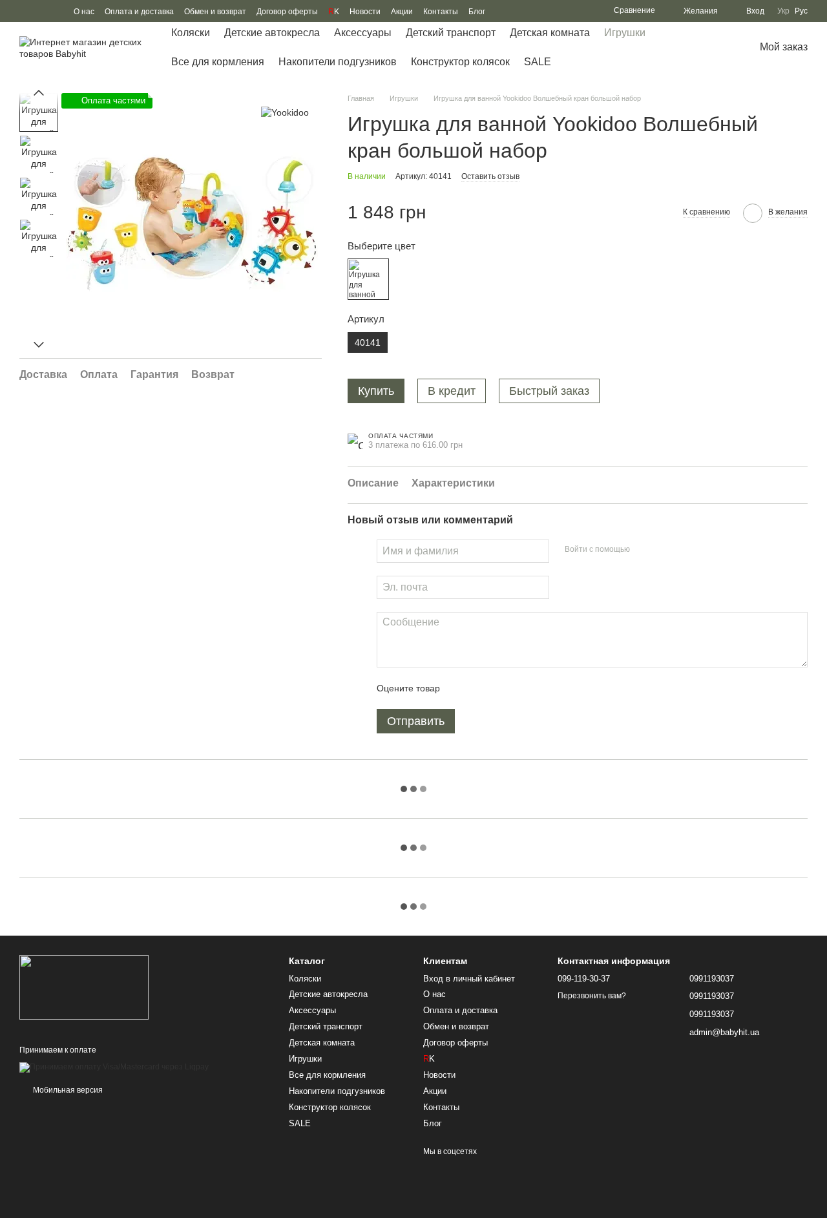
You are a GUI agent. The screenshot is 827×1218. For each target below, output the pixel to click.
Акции (402, 11)
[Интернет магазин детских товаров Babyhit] (84, 987)
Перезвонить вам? (592, 995)
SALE (537, 61)
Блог (476, 11)
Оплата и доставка (139, 11)
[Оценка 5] (544, 688)
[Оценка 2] (482, 688)
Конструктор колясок (460, 61)
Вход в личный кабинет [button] (469, 978)
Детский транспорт (451, 32)
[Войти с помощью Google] (665, 549)
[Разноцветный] (368, 279)
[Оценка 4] (523, 688)
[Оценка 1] (461, 688)
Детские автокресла (272, 32)
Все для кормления (217, 61)
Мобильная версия (67, 1090)
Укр (783, 11)
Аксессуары (363, 32)
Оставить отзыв (490, 176)
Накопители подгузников (337, 61)
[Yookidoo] (285, 112)
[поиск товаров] (708, 47)
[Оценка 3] (502, 688)
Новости (365, 11)
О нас (84, 11)
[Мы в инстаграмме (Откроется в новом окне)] (55, 11)
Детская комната (550, 32)
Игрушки (624, 32)
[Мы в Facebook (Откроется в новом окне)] (24, 11)
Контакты (440, 11)
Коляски (190, 32)
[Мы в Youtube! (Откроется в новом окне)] (40, 11)
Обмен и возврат (215, 11)
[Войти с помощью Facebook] (644, 549)
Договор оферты (287, 11)
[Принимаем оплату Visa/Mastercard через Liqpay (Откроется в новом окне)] (114, 1066)
